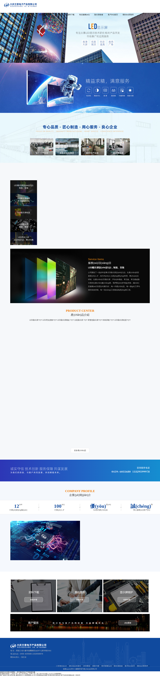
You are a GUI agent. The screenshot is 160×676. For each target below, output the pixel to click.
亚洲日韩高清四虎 (54, 675)
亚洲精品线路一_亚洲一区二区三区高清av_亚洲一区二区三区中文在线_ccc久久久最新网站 (30, 673)
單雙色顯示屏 (93, 320)
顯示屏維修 (98, 15)
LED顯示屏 (33, 320)
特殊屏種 (106, 320)
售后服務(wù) (84, 15)
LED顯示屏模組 (63, 320)
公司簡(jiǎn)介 (28, 15)
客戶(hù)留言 (113, 15)
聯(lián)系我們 (128, 15)
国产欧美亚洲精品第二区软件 (70, 675)
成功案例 (59, 15)
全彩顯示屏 (78, 320)
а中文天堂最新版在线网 (39, 675)
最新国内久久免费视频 (23, 675)
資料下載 (70, 15)
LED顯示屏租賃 (120, 320)
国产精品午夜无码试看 (7, 675)
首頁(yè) (15, 15)
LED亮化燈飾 (48, 320)
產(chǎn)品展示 (45, 15)
